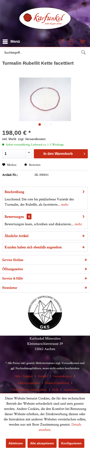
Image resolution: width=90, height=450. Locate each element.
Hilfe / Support (24, 376)
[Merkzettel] (61, 41)
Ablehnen (16, 443)
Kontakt (43, 376)
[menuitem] (45, 53)
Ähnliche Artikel (16, 235)
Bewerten (34, 165)
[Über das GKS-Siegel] (45, 328)
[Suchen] (83, 52)
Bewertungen (14, 216)
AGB (55, 389)
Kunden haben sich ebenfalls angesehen (33, 247)
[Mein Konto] (72, 41)
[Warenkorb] (83, 41)
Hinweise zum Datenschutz (29, 389)
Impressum (71, 389)
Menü (15, 41)
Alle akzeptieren (42, 443)
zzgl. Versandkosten (32, 139)
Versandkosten (70, 363)
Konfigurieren (71, 443)
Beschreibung (14, 191)
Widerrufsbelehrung (57, 383)
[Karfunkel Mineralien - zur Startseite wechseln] (45, 18)
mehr (64, 204)
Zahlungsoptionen (28, 383)
